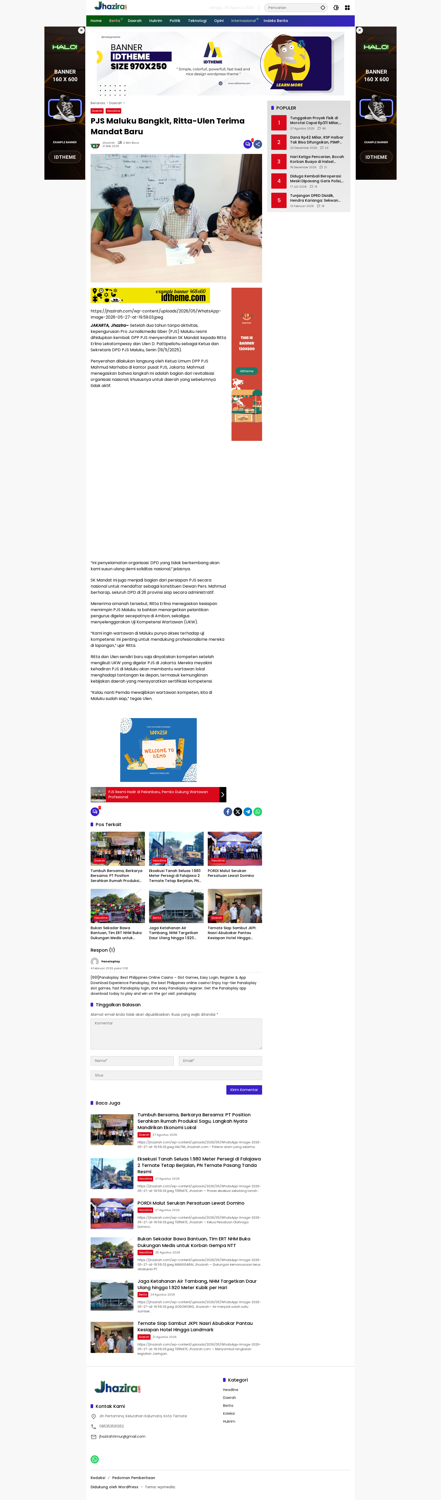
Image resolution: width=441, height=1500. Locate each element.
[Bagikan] (257, 144)
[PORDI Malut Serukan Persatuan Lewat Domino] (235, 849)
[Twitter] (238, 811)
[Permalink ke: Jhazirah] (96, 144)
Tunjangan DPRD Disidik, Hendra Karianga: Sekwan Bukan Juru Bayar (314, 198)
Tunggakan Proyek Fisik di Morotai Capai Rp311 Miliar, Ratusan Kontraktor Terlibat (316, 121)
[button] (323, 7)
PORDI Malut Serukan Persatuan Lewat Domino (231, 873)
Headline (113, 111)
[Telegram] (247, 811)
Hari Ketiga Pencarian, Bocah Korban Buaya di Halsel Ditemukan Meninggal (317, 159)
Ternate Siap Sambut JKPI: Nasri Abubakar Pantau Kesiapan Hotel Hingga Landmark (232, 933)
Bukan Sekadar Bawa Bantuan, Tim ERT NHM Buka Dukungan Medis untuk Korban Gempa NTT (116, 933)
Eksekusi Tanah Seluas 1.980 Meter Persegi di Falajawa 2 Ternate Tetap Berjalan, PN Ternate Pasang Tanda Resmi (175, 876)
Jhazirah (108, 142)
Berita (157, 918)
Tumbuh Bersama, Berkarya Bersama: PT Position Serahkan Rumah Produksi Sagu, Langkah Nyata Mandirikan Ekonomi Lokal (116, 876)
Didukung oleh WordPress (114, 1487)
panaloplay (110, 961)
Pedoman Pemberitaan (133, 1477)
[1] (247, 144)
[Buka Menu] (347, 8)
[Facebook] (228, 811)
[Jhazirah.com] (116, 7)
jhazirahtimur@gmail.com (122, 1436)
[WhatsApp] (257, 811)
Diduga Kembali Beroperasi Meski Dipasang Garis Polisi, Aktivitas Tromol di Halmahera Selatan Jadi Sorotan (315, 179)
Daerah (97, 111)
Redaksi (98, 1477)
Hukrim (229, 1421)
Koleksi (229, 1413)
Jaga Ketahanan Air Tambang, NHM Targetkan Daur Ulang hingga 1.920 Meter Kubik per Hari (173, 933)
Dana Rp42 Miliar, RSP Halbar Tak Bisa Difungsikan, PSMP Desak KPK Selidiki (317, 140)
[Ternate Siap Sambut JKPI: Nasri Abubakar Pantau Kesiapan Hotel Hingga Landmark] (235, 906)
